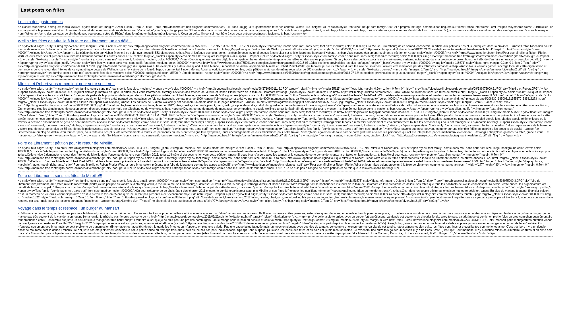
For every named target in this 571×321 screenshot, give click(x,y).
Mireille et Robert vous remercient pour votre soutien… (66, 84)
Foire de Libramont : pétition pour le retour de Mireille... (67, 143)
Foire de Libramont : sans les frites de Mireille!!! (60, 175)
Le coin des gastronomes (40, 22)
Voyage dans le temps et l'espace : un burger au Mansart (68, 208)
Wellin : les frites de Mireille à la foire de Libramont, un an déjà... (75, 41)
